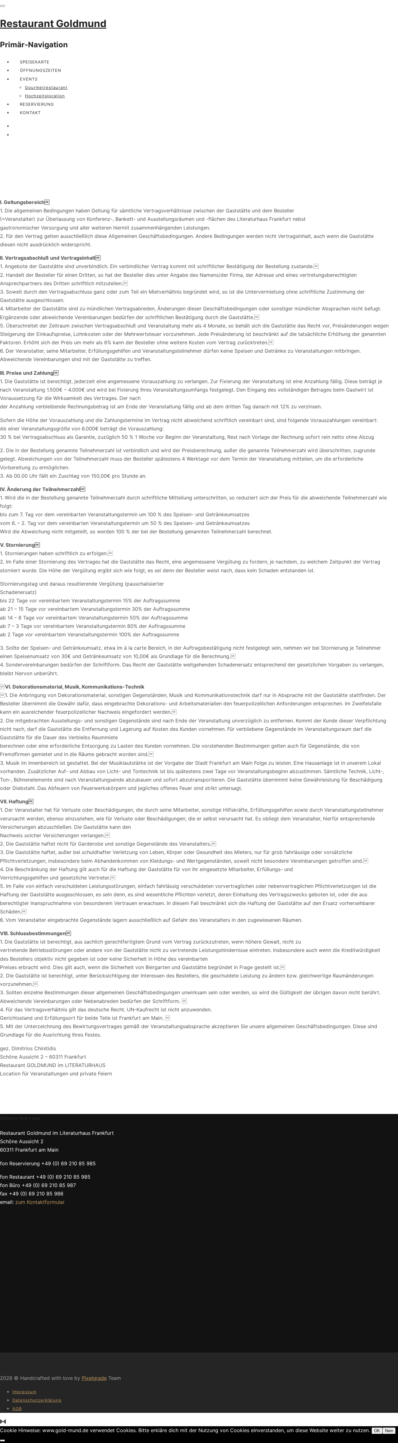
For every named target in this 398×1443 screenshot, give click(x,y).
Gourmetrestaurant (46, 87)
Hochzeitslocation (45, 95)
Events (29, 79)
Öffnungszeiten (40, 70)
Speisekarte (34, 61)
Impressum (24, 1391)
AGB (17, 1408)
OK (377, 1430)
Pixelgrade (94, 1378)
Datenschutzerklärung (37, 1400)
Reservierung (37, 104)
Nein (389, 1430)
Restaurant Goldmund (53, 23)
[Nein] (2, 1440)
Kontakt (30, 112)
